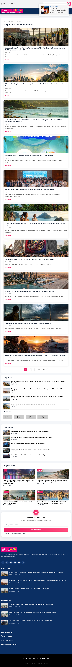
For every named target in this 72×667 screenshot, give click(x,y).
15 (39, 369)
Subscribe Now (36, 529)
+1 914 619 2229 (7, 636)
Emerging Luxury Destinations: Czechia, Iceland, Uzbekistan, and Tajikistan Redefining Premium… (38, 580)
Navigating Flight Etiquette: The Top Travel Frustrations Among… (30, 449)
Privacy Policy (33, 663)
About (40, 663)
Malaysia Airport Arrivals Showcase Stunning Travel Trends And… (30, 431)
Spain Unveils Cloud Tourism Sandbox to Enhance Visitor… (28, 443)
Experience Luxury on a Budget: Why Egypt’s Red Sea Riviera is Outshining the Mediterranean (52, 481)
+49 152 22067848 (7, 640)
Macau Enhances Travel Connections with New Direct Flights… (29, 455)
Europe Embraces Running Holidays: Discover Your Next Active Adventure (33, 404)
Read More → (8, 60)
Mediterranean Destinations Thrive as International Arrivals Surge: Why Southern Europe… (36, 572)
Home (26, 663)
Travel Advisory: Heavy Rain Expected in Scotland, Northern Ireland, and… (31, 620)
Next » (45, 369)
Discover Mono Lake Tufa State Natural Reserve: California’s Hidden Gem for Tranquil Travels (51, 502)
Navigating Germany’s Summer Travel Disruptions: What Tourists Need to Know (32, 612)
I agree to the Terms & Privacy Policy (15, 533)
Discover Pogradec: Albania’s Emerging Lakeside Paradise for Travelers (32, 437)
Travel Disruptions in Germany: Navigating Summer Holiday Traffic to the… (31, 604)
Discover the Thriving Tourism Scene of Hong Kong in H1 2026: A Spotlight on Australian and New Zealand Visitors (18, 482)
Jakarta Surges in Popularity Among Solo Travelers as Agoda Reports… (29, 589)
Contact (45, 663)
